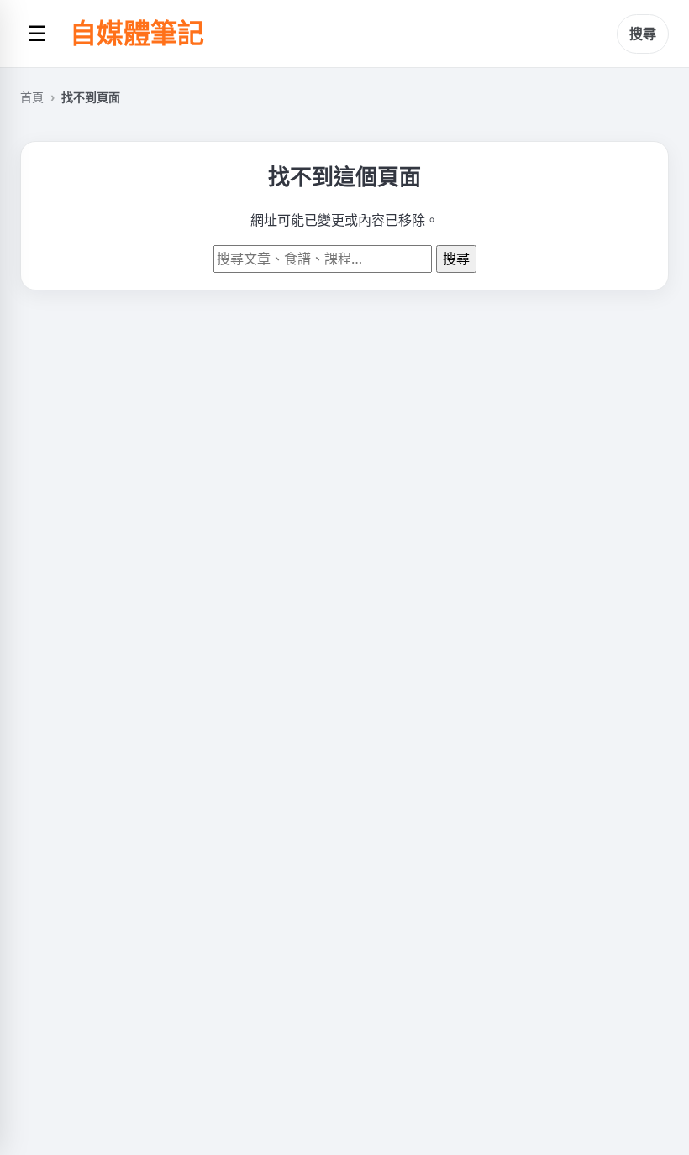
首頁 (32, 97)
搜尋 (642, 33)
